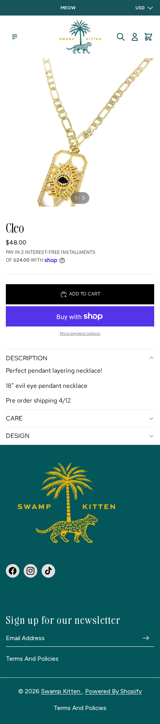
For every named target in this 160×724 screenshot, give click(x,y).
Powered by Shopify (113, 691)
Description (26, 358)
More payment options (80, 333)
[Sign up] (146, 638)
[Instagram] (30, 570)
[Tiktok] (48, 570)
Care (14, 418)
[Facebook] (12, 570)
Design (18, 436)
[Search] (121, 37)
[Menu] (15, 37)
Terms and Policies (32, 659)
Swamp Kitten (61, 691)
